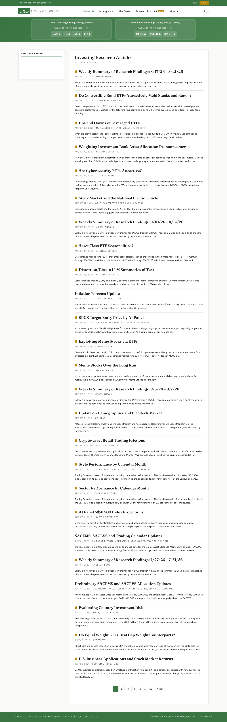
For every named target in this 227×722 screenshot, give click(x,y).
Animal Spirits (103, 346)
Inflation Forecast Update (97, 293)
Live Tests (124, 11)
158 (150, 688)
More (172, 11)
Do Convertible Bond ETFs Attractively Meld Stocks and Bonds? (135, 95)
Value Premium (140, 469)
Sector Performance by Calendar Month (114, 488)
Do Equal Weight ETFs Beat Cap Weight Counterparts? (127, 635)
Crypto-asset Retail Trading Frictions (112, 440)
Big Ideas (100, 418)
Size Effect (124, 469)
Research (88, 11)
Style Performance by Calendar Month (112, 464)
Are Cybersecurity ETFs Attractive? (110, 170)
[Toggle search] (205, 11)
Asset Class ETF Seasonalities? (106, 245)
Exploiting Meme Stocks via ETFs (108, 341)
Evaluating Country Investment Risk (111, 607)
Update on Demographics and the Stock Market (120, 413)
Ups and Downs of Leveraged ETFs (109, 123)
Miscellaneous (104, 76)
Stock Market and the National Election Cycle (118, 198)
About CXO (20, 717)
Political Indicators (130, 203)
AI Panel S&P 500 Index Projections (111, 512)
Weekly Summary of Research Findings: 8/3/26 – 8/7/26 (129, 389)
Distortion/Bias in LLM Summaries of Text (116, 269)
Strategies (105, 11)
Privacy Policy (51, 717)
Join (204, 2)
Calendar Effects (106, 203)
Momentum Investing (127, 541)
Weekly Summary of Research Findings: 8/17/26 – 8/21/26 (131, 71)
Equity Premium (113, 100)
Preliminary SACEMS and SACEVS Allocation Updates (123, 583)
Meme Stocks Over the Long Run (107, 365)
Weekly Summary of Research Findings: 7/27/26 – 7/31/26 (131, 560)
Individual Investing (107, 445)
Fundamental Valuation (110, 322)
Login (194, 2)
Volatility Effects (134, 128)
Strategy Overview (84, 23)
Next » (160, 688)
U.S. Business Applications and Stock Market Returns (126, 659)
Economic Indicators (108, 298)
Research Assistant (149, 11)
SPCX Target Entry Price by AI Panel (111, 317)
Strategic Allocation (154, 541)
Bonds (99, 100)
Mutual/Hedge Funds (109, 128)
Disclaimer (35, 717)
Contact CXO (91, 717)
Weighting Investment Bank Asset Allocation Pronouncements (134, 146)
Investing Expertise (107, 151)
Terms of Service (72, 717)
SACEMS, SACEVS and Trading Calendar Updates (118, 536)
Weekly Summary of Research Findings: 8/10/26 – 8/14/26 (131, 222)
